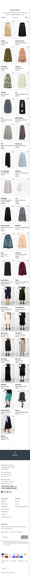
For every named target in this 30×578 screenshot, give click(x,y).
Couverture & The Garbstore (9, 572)
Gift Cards (3, 514)
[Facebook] (2, 492)
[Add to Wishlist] (13, 21)
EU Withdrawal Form (5, 560)
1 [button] (12, 457)
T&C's (2, 563)
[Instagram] (5, 492)
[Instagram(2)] (10, 492)
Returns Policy (4, 504)
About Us (17, 501)
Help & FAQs (4, 506)
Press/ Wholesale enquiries (21, 506)
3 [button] (15, 457)
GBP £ (4, 568)
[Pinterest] (8, 492)
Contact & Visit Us (5, 509)
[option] (15, 453)
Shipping (3, 501)
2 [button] (14, 457)
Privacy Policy (7, 544)
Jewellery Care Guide (6, 517)
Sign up (24, 537)
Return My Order (13, 560)
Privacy (26, 560)
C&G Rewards (4, 511)
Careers (17, 504)
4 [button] (17, 457)
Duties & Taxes (20, 560)
